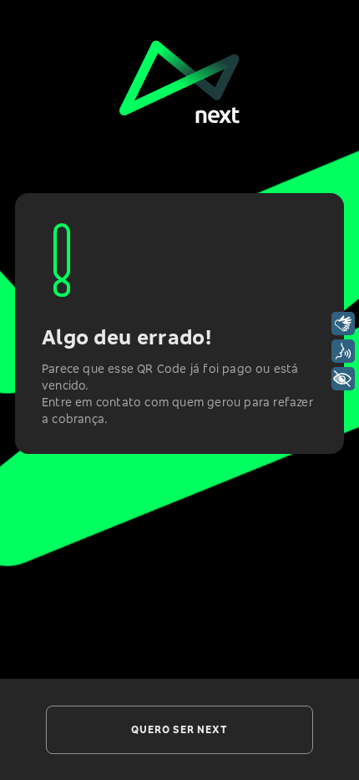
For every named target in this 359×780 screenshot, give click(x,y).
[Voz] (343, 351)
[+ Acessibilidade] (343, 378)
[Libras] (343, 323)
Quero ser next (179, 729)
